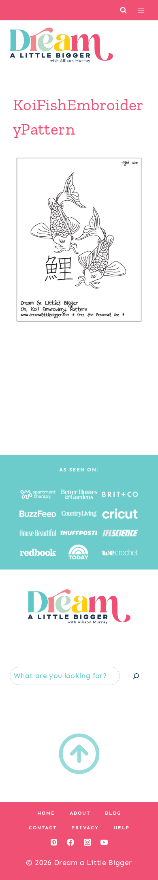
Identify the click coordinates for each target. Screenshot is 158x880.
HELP (121, 828)
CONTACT (43, 828)
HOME (46, 813)
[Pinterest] (54, 842)
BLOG (113, 813)
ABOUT (80, 813)
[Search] (136, 676)
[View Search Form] (123, 10)
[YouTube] (104, 842)
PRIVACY (85, 828)
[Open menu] (140, 10)
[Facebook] (70, 842)
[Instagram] (87, 842)
